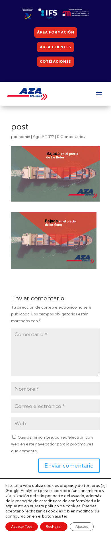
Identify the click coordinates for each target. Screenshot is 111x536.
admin (24, 136)
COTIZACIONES (55, 61)
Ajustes (81, 526)
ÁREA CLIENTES (55, 47)
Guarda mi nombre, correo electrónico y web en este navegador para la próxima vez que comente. (52, 444)
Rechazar (54, 526)
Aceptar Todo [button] (21, 526)
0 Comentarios (71, 136)
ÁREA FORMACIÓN (55, 32)
